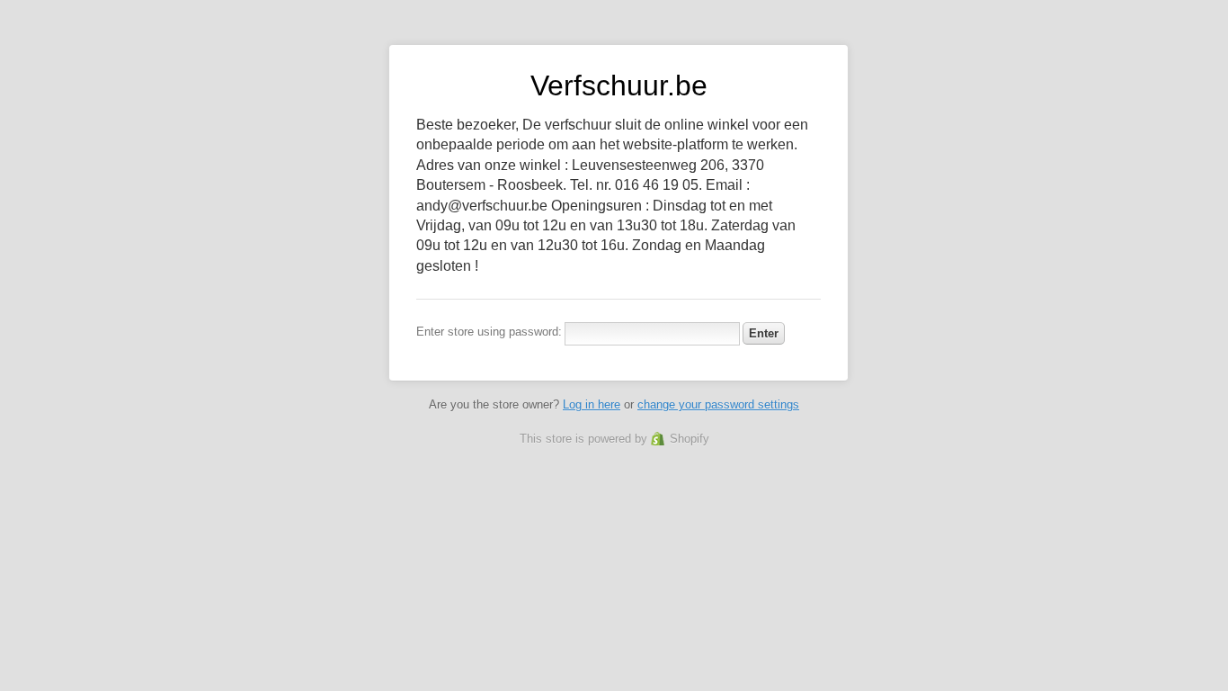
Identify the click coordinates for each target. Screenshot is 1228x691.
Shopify (689, 438)
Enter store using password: (489, 331)
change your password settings (718, 404)
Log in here (591, 404)
